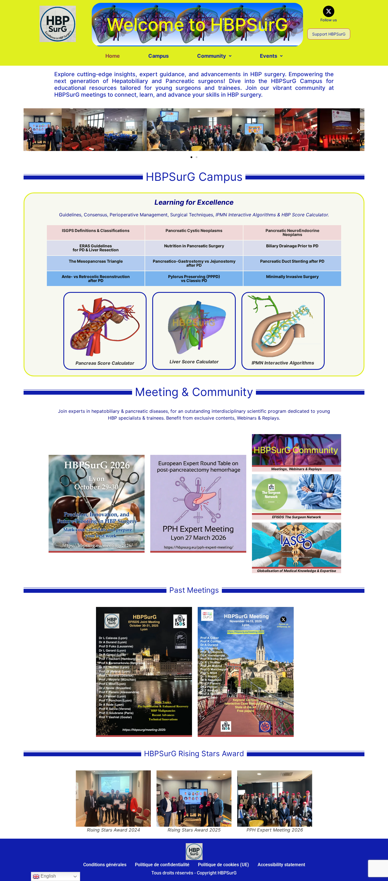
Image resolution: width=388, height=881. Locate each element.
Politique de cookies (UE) (223, 864)
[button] (214, 56)
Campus (158, 56)
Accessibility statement (281, 864)
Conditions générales (104, 864)
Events (268, 56)
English (47, 876)
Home (112, 56)
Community (211, 56)
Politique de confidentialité (162, 864)
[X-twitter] (328, 11)
